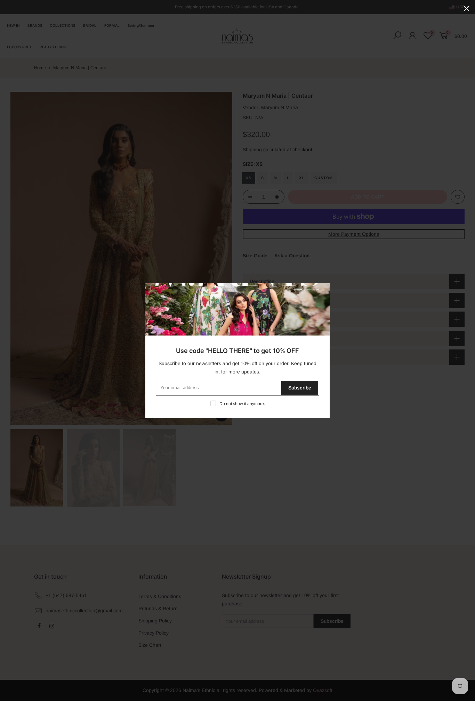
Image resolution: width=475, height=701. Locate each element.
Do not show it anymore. (242, 403)
